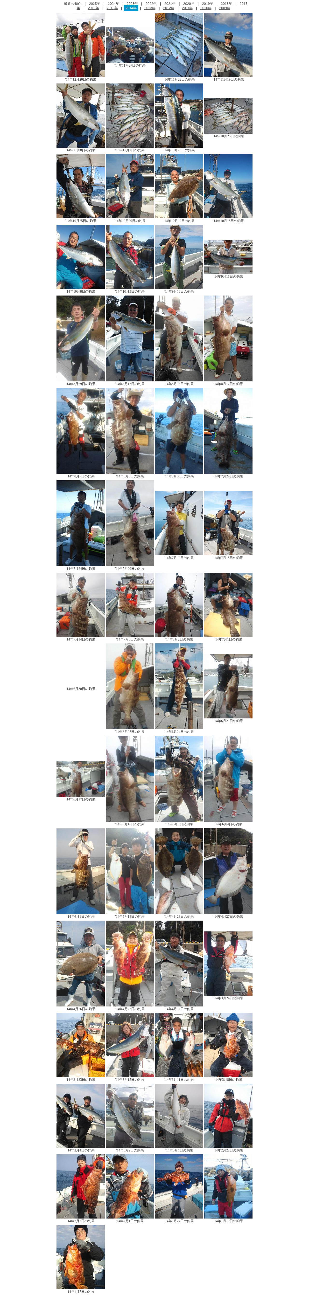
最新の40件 (72, 4)
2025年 (94, 4)
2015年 (112, 8)
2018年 (226, 4)
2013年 (149, 8)
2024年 (113, 4)
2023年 (132, 4)
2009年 (224, 8)
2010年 (205, 8)
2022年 (151, 4)
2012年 (168, 8)
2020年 (188, 4)
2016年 (93, 8)
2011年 (187, 8)
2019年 (207, 4)
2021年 (170, 4)
